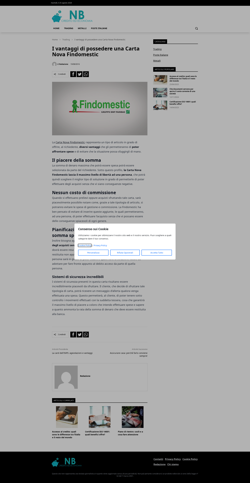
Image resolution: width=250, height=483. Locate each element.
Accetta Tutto (156, 252)
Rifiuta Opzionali (125, 252)
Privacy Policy (100, 245)
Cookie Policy (84, 245)
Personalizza (93, 252)
